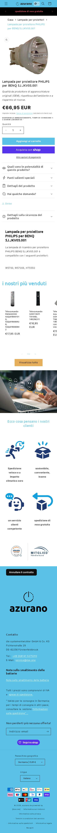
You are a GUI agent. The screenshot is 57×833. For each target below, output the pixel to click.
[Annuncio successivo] (52, 11)
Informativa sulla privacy (30, 814)
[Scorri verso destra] (35, 354)
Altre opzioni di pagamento (28, 157)
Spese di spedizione (24, 113)
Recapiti (30, 828)
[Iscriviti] (47, 731)
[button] (6, 3)
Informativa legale (44, 823)
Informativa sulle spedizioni (20, 823)
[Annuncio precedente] (5, 11)
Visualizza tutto (28, 362)
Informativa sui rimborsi (34, 809)
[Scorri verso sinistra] (22, 354)
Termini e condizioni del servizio (30, 818)
